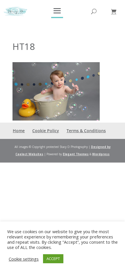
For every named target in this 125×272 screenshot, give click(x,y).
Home (19, 130)
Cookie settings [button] (24, 258)
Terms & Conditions (86, 130)
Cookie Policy (45, 130)
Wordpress (101, 154)
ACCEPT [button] (53, 258)
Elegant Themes (76, 154)
